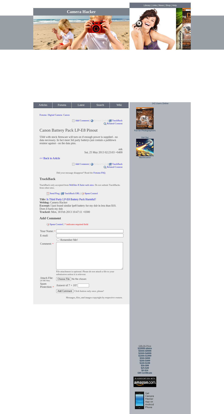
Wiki (119, 104)
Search (100, 104)
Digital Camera (55, 115)
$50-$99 (145, 365)
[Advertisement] (112, 76)
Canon (66, 115)
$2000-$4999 (144, 353)
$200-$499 (145, 360)
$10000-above (145, 348)
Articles (43, 104)
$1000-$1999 (144, 356)
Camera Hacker (81, 11)
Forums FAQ (99, 172)
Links (154, 5)
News (161, 5)
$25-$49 (145, 368)
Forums (62, 104)
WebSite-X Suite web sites (81, 185)
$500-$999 (145, 358)
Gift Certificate (145, 373)
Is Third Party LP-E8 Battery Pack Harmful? (71, 199)
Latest (81, 104)
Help (174, 5)
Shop (168, 5)
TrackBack (117, 120)
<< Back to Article (50, 158)
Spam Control (91, 193)
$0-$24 (144, 370)
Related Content (114, 123)
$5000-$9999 (144, 351)
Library (147, 5)
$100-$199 (145, 363)
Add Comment (82, 120)
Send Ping (54, 193)
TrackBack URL (72, 193)
